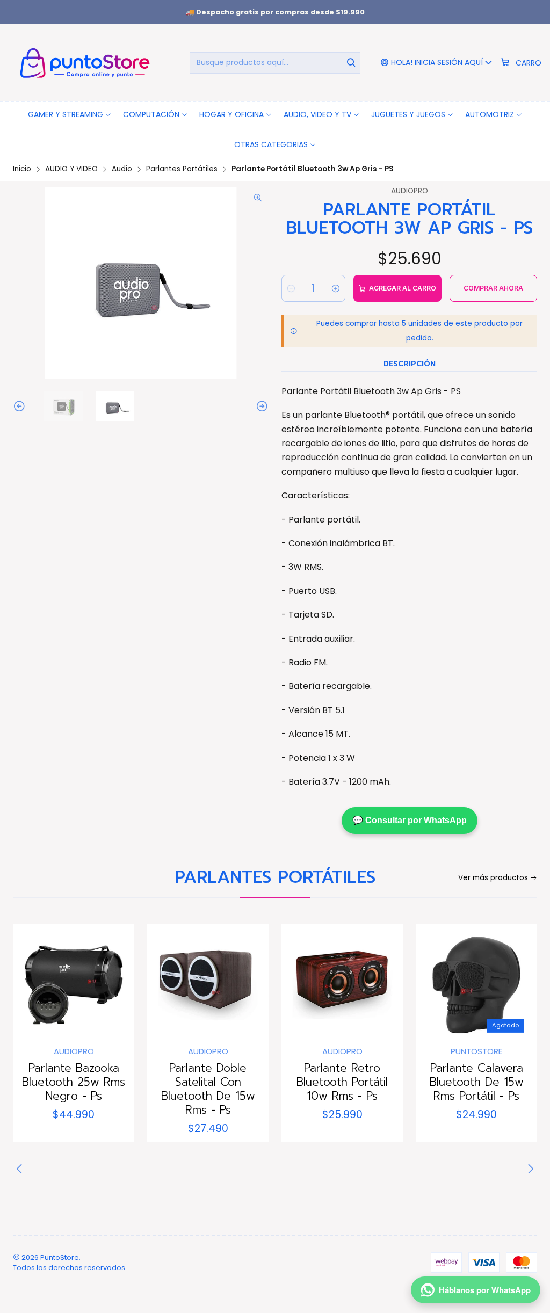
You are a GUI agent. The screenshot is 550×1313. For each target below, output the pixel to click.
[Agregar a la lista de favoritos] (32, 981)
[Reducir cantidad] (291, 288)
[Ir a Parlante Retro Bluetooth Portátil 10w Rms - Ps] (342, 985)
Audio (122, 169)
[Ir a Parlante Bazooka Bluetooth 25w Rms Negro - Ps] (73, 985)
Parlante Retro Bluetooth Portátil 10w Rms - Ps (342, 1082)
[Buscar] (351, 63)
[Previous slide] (21, 405)
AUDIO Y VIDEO (71, 169)
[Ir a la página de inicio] (83, 62)
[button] (70, 114)
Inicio (22, 169)
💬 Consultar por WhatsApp (409, 820)
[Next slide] (260, 405)
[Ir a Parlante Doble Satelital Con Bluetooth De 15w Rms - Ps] (208, 985)
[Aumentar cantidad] (336, 288)
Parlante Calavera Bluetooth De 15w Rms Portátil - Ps (477, 1082)
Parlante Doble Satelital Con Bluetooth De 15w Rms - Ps (208, 1089)
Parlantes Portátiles (182, 169)
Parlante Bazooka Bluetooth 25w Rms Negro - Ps (73, 1082)
